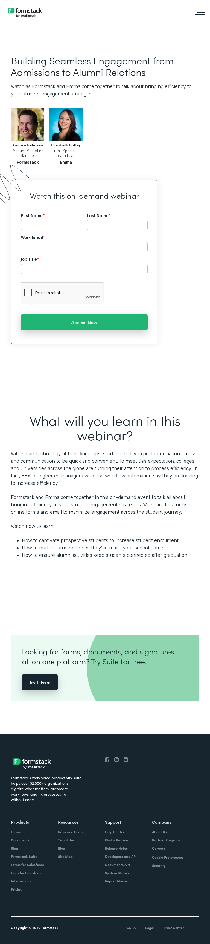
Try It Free (40, 682)
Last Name (99, 215)
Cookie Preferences (167, 857)
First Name (33, 215)
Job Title (30, 259)
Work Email (33, 237)
